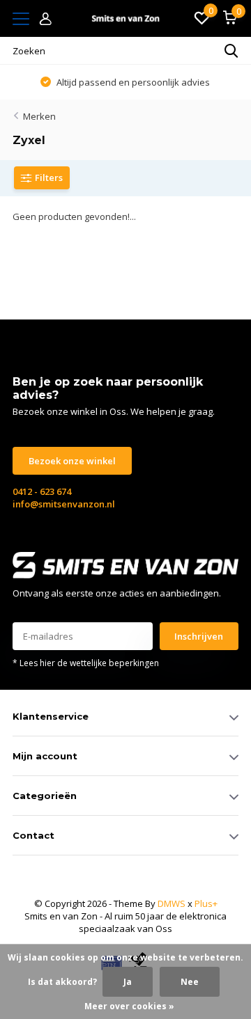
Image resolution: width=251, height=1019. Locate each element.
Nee (190, 982)
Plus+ (206, 903)
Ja (127, 982)
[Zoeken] (231, 51)
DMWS (171, 903)
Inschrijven (198, 636)
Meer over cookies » (129, 1006)
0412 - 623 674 (42, 491)
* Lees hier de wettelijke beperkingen (86, 663)
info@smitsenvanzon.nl (64, 504)
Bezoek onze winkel (72, 461)
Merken (39, 116)
